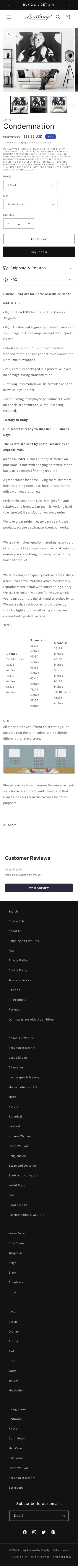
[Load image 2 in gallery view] (38, 104)
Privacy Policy (18, 960)
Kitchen (14, 1429)
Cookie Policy (18, 970)
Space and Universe (22, 1165)
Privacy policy (19, 1556)
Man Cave (15, 1448)
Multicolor (16, 1390)
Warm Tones (17, 1233)
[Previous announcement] (8, 5)
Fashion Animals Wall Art (26, 1215)
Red (11, 1351)
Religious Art (18, 1156)
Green (13, 1322)
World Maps (17, 1185)
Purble (13, 1341)
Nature (13, 1107)
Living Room (17, 1409)
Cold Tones (16, 1243)
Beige (12, 1263)
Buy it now (39, 252)
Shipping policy (62, 1556)
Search (13, 911)
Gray (12, 1312)
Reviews (14, 1009)
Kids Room (16, 1458)
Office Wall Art (19, 1146)
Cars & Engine (18, 1057)
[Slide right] (73, 106)
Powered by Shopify (38, 1549)
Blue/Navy (16, 1282)
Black (12, 1272)
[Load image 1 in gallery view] (19, 104)
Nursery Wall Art (20, 1136)
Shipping (22, 142)
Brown (13, 1292)
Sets (12, 1195)
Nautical (14, 1126)
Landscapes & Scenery (24, 1077)
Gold (12, 1302)
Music (12, 1097)
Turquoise (16, 1253)
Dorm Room (17, 1438)
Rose (12, 1361)
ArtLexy (22, 1549)
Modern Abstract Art (23, 1087)
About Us (15, 931)
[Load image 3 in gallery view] (58, 104)
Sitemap (14, 990)
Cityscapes (16, 1067)
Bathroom (16, 1487)
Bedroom (15, 1419)
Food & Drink (18, 1205)
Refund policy (61, 1550)
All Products (17, 1000)
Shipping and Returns (24, 941)
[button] (8, 17)
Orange (14, 1331)
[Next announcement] (70, 5)
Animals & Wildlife (21, 1038)
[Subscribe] (63, 1516)
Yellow (13, 1381)
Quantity (8, 215)
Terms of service (40, 1556)
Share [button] (12, 825)
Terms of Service (20, 980)
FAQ (11, 950)
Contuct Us (16, 921)
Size (5, 196)
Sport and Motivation (23, 1175)
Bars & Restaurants (22, 1048)
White (13, 1371)
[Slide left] (5, 106)
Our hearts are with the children (31, 1019)
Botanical (15, 1116)
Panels (7, 176)
